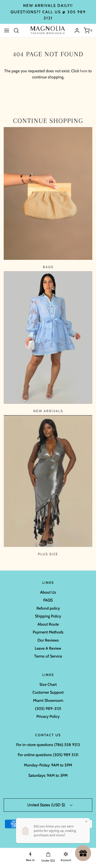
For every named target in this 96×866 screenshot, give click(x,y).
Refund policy (48, 608)
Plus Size (48, 554)
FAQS (48, 600)
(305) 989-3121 (48, 708)
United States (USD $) (46, 805)
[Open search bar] (18, 30)
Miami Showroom (48, 700)
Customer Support (48, 692)
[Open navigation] (6, 30)
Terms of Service (48, 656)
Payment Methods (48, 632)
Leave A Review (48, 648)
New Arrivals (48, 411)
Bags (48, 267)
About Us (48, 592)
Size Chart (48, 684)
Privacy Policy (48, 716)
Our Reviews (48, 640)
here (83, 71)
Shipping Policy (48, 616)
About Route (48, 624)
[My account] (75, 30)
